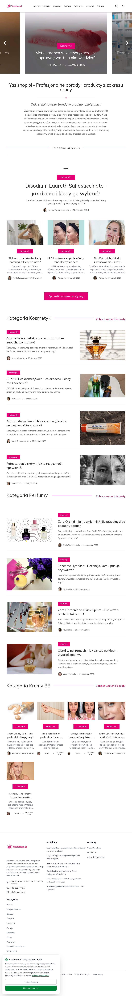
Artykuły (52, 842)
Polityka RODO (66, 974)
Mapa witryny (98, 974)
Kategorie (12, 899)
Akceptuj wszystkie (31, 988)
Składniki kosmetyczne (16, 946)
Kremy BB (90, 6)
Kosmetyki (57, 6)
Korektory (11, 923)
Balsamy (100, 6)
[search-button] (116, 6)
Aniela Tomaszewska (96, 857)
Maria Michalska (94, 848)
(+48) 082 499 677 (17, 888)
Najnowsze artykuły (41, 6)
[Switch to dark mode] (123, 6)
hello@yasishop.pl (17, 892)
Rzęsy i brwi (12, 951)
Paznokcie (78, 6)
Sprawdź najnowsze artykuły (66, 296)
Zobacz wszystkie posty (110, 319)
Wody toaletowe (14, 909)
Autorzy (91, 842)
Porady (10, 928)
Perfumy (67, 6)
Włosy (9, 937)
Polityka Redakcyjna (82, 974)
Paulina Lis (91, 852)
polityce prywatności (40, 975)
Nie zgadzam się (31, 982)
